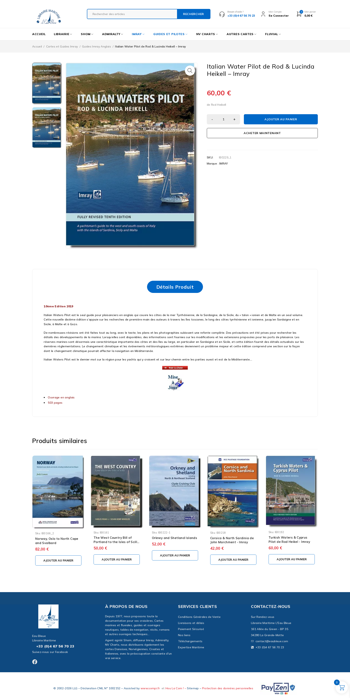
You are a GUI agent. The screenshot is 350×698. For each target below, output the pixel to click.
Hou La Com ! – (176, 688)
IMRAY (223, 163)
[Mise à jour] (175, 377)
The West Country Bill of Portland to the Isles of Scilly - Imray (116, 542)
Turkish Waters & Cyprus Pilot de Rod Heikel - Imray (289, 540)
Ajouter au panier (281, 119)
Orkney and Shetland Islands (174, 538)
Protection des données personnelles (227, 688)
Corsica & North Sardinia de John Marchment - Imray (232, 540)
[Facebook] (34, 661)
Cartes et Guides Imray (62, 46)
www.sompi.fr (150, 688)
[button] (190, 71)
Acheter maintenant (262, 133)
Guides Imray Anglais (96, 46)
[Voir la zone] (175, 368)
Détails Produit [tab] (175, 287)
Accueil (37, 46)
